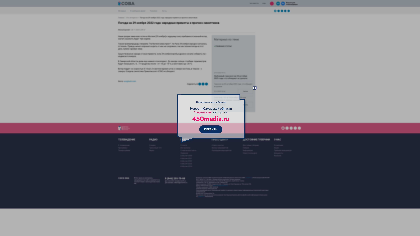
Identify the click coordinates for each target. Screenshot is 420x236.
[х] (210, 118)
